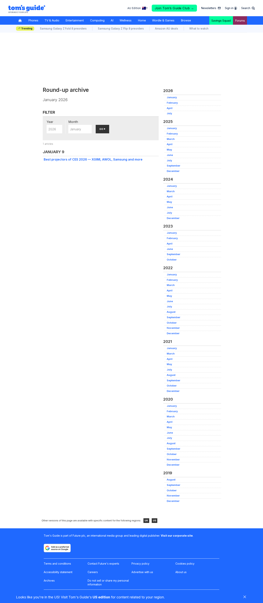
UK (146, 520)
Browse (186, 20)
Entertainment (74, 20)
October (172, 259)
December (173, 171)
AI (112, 20)
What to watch (199, 28)
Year (50, 122)
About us (181, 572)
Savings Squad (221, 20)
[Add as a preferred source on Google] (57, 548)
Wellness (126, 20)
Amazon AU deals (166, 28)
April (170, 108)
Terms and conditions (57, 563)
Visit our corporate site (177, 535)
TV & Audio (51, 20)
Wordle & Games (163, 20)
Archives (49, 580)
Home (142, 20)
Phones (33, 20)
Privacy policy (140, 563)
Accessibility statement (58, 572)
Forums (240, 20)
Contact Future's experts (103, 563)
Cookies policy (184, 563)
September (173, 165)
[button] (248, 8)
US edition (101, 597)
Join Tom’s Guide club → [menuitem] (174, 8)
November (173, 327)
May (169, 149)
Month (73, 122)
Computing (97, 20)
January (172, 97)
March (171, 139)
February (172, 102)
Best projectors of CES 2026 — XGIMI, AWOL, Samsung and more (93, 159)
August (171, 311)
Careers (93, 572)
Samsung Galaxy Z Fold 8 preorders (63, 28)
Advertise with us (142, 572)
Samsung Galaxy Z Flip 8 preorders (121, 28)
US (154, 520)
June (170, 155)
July (169, 113)
